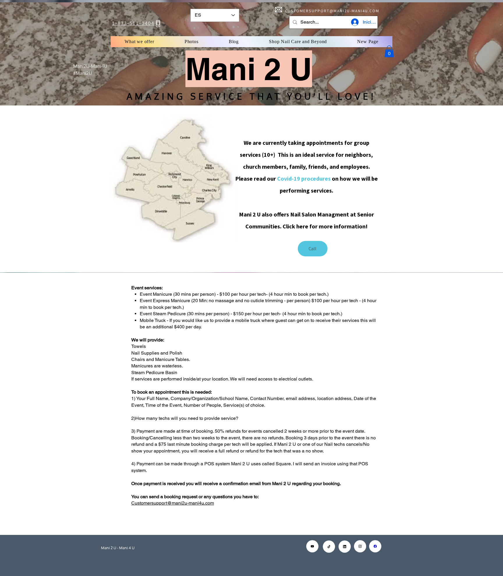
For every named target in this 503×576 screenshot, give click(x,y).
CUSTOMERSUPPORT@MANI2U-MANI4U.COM (332, 10)
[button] (389, 51)
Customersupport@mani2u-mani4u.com (172, 503)
